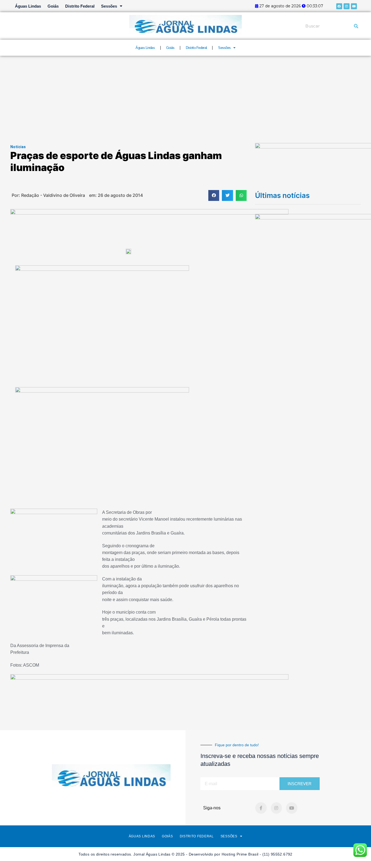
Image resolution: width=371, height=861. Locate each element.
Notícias (18, 147)
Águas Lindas (28, 6)
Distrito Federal (80, 6)
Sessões (109, 6)
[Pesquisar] (356, 26)
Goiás (53, 6)
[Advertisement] (185, 96)
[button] (213, 195)
